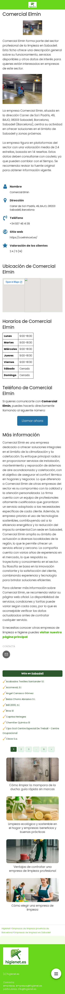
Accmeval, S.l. (14, 687)
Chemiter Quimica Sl (18, 722)
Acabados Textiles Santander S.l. (25, 681)
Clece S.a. (12, 738)
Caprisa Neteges (16, 716)
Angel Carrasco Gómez (19, 693)
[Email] (6, 654)
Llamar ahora (32, 421)
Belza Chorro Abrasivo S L (20, 699)
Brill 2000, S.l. (13, 705)
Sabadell (37, 673)
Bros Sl (10, 710)
